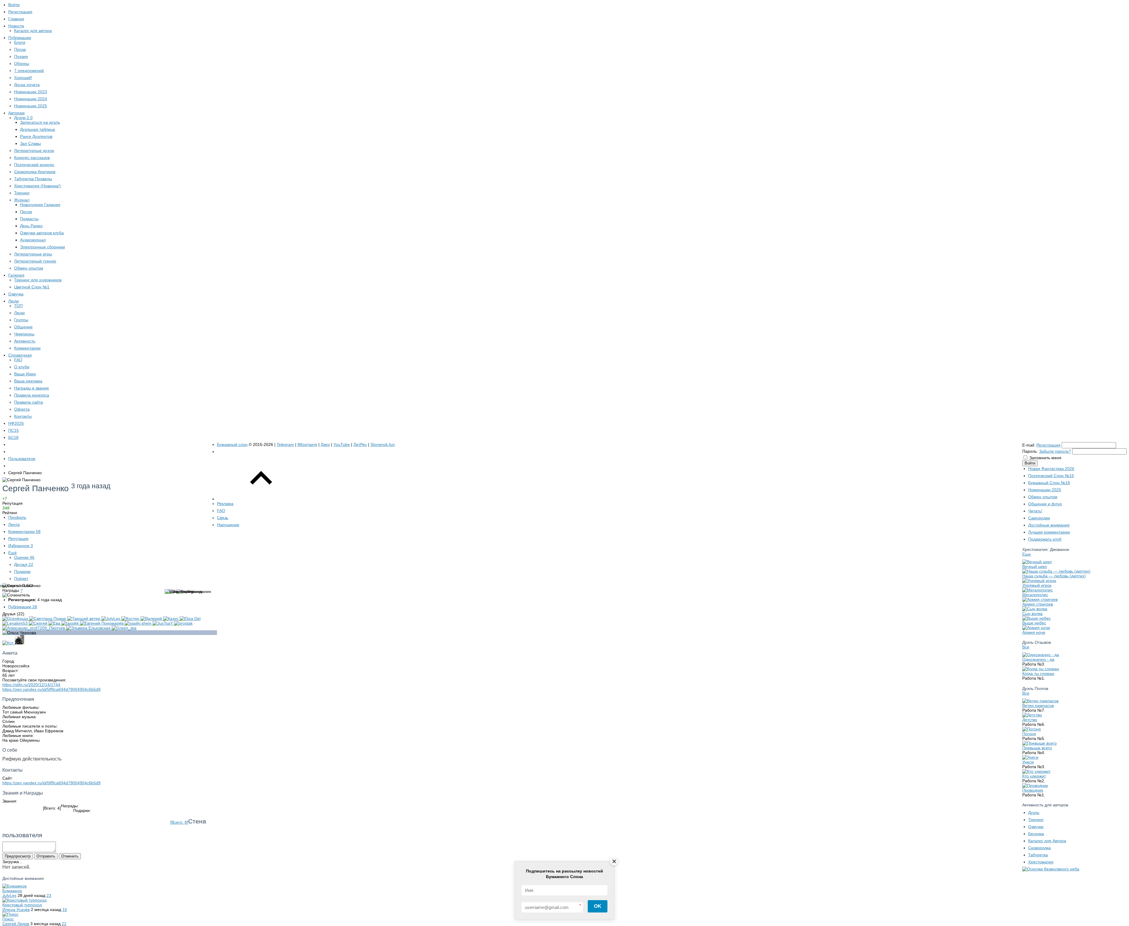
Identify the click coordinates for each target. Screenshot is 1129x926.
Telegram (285, 444)
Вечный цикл (1034, 566)
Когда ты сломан (1038, 673)
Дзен (325, 444)
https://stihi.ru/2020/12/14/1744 (31, 684)
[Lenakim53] (15, 623)
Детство (1029, 719)
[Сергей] (39, 623)
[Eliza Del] (190, 618)
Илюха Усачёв (16, 909)
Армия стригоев (1037, 604)
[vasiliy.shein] (139, 623)
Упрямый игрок (1036, 585)
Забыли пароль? (1055, 451)
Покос (8, 919)
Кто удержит (1034, 776)
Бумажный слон (232, 444)
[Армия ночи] (1036, 627)
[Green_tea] (124, 628)
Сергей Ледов (15, 923)
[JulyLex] (111, 618)
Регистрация (1048, 445)
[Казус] (171, 618)
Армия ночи (1033, 632)
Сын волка (1032, 613)
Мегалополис (1035, 594)
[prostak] (183, 623)
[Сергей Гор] (19, 643)
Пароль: (1030, 451)
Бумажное (12, 890)
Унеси (1028, 762)
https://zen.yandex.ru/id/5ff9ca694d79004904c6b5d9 (51, 689)
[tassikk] (70, 623)
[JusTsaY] (163, 623)
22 (64, 923)
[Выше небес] (1036, 618)
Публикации (22, 606)
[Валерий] (152, 618)
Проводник (1032, 790)
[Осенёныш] (15, 618)
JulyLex (9, 895)
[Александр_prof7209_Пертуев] (34, 628)
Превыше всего (1037, 748)
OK (597, 906)
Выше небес (1034, 623)
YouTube (341, 444)
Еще (1026, 554)
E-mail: (1028, 445)
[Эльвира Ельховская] (89, 628)
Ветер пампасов (1038, 705)
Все (1025, 647)
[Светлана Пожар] (48, 618)
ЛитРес (360, 444)
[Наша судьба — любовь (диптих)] (1056, 571)
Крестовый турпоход (22, 904)
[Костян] (131, 618)
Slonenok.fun (382, 444)
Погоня (1029, 733)
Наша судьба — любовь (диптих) (1054, 576)
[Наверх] (261, 499)
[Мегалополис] (1037, 590)
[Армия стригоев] (1040, 599)
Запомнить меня (1045, 457)
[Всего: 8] (179, 822)
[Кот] (8, 643)
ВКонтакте (307, 444)
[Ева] (55, 623)
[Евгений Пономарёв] (102, 623)
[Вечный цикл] (1037, 561)
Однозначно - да (1038, 659)
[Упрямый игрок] (1039, 580)
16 (64, 909)
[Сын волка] (1034, 608)
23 (48, 895)
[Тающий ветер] (84, 618)
